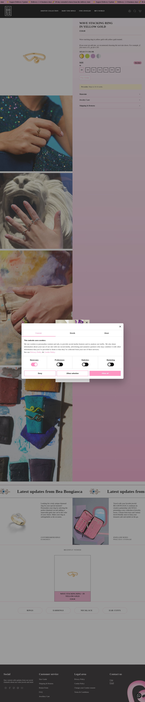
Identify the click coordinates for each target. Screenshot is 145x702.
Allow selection (72, 373)
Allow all (105, 373)
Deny (40, 373)
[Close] (86, 322)
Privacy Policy (36, 352)
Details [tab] (72, 333)
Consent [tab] (38, 333)
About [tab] (106, 333)
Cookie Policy (49, 352)
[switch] (60, 364)
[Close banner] (120, 326)
